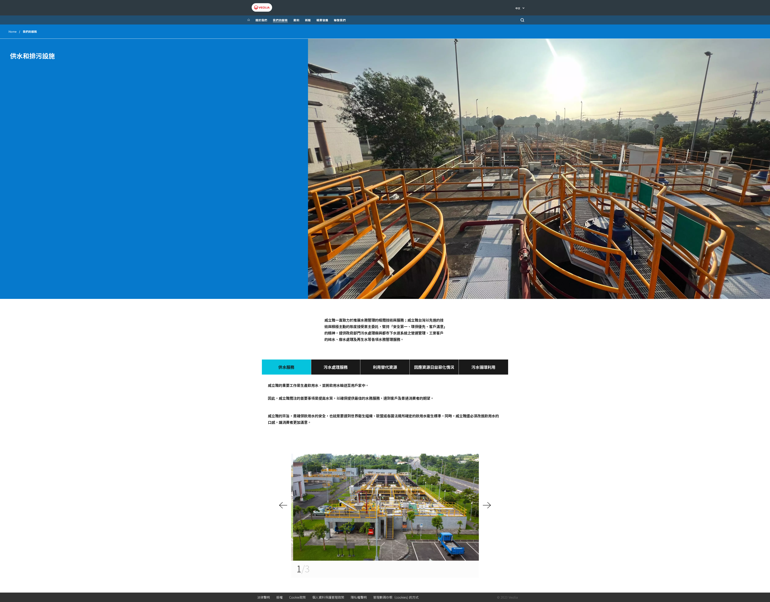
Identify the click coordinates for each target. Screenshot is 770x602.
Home (12, 32)
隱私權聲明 (359, 597)
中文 (517, 8)
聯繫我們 (340, 20)
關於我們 (261, 20)
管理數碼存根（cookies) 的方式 (396, 597)
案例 (296, 20)
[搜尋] (522, 20)
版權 (279, 597)
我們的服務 (280, 20)
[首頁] (249, 20)
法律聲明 (263, 597)
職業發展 (322, 20)
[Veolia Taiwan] (262, 7)
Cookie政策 (297, 597)
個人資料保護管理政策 (328, 597)
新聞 (308, 20)
